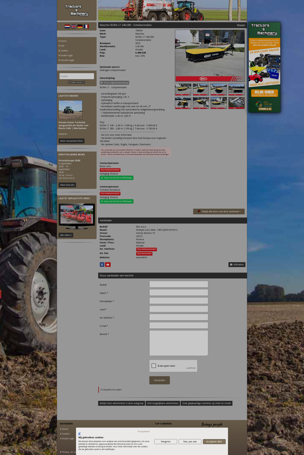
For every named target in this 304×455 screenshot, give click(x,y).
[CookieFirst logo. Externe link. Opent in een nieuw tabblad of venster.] (79, 434)
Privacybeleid (144, 431)
